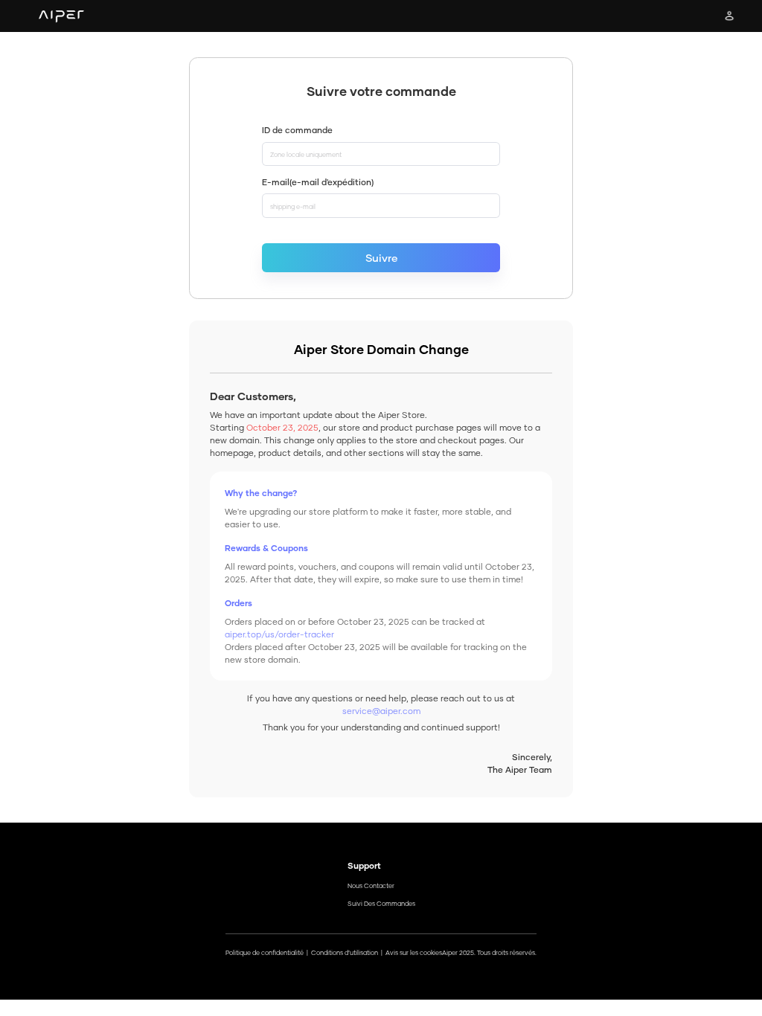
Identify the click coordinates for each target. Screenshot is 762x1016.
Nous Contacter (371, 886)
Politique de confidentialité (264, 953)
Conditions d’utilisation (344, 953)
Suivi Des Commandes (381, 903)
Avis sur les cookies (413, 953)
